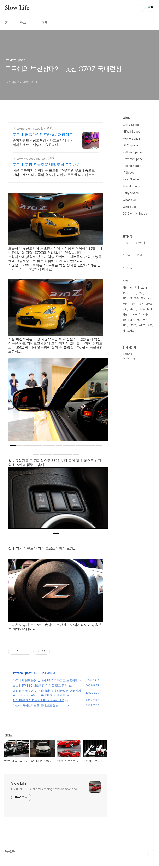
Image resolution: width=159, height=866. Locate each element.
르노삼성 (127, 298)
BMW (142, 309)
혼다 (141, 293)
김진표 (133, 325)
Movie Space (131, 138)
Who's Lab (130, 206)
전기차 (126, 293)
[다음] (101, 401)
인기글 (138, 255)
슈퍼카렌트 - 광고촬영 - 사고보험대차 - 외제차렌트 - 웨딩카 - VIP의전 (42, 142)
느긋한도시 (10, 851)
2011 (144, 287)
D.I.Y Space (130, 145)
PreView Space (22, 673)
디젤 (149, 309)
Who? (127, 117)
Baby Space (131, 193)
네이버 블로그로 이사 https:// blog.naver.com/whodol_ (45, 789)
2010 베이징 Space (135, 213)
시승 (145, 314)
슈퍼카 (142, 325)
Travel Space (131, 186)
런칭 (150, 325)
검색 (141, 8)
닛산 (134, 293)
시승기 (126, 314)
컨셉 (134, 303)
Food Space (131, 179)
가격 (125, 325)
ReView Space (132, 152)
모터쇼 (149, 303)
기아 (125, 309)
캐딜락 (126, 303)
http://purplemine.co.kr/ (29, 128)
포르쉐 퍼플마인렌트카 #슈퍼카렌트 (43, 134)
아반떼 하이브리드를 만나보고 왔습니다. (39, 705)
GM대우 (136, 314)
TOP (150, 853)
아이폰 (133, 309)
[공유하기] (22, 651)
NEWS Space (131, 131)
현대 (138, 319)
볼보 (143, 298)
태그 (23, 23)
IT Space (129, 172)
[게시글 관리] (27, 651)
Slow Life (17, 8)
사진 (125, 287)
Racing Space (132, 165)
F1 (131, 287)
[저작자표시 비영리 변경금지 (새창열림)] (55, 651)
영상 (136, 287)
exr (150, 298)
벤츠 (145, 319)
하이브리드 (128, 330)
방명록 (43, 23)
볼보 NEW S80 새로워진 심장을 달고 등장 (40, 685)
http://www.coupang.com (30, 158)
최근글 (126, 255)
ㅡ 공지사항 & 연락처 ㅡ (135, 242)
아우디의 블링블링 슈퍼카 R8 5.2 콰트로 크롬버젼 (45, 680)
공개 (141, 303)
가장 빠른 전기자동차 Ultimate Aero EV (38, 700)
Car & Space (131, 124)
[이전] (14, 401)
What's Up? (130, 200)
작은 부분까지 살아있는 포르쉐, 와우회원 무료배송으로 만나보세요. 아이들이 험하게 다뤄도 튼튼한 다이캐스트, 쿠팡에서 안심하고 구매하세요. (54, 172)
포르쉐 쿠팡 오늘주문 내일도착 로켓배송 (46, 164)
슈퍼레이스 (128, 319)
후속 (136, 298)
